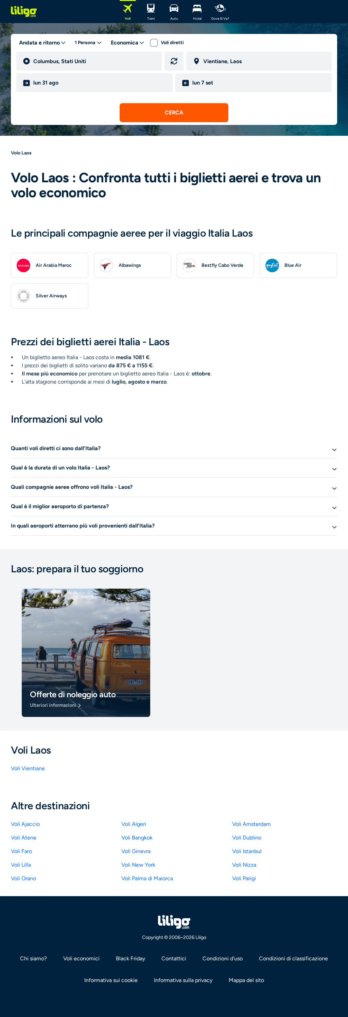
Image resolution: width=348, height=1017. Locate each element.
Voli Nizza (244, 865)
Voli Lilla (21, 865)
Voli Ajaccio (25, 824)
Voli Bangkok (137, 837)
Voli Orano (23, 878)
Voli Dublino (246, 837)
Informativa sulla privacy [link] (183, 980)
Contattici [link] (173, 958)
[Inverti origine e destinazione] (174, 61)
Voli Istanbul (247, 851)
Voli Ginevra (136, 851)
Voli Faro (21, 851)
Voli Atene (23, 837)
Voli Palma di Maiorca (147, 878)
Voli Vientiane (28, 768)
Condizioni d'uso (223, 958)
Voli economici (81, 958)
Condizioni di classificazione (293, 958)
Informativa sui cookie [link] (111, 980)
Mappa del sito (246, 980)
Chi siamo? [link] (33, 958)
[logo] (24, 11)
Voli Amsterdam (251, 824)
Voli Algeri (133, 824)
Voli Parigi (244, 878)
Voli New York (138, 865)
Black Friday (130, 958)
